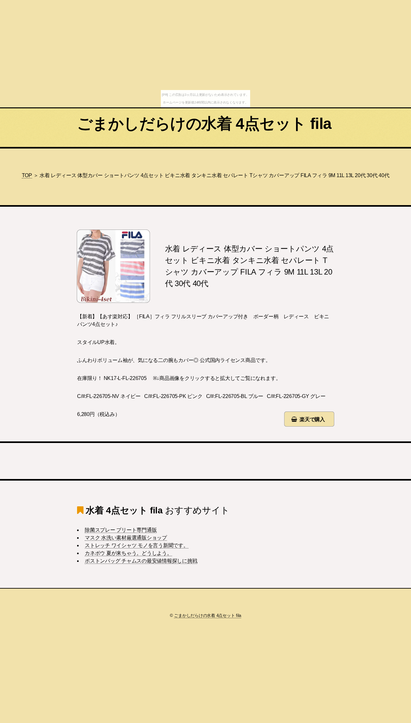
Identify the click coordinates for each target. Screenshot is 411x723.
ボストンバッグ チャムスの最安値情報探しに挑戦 (141, 561)
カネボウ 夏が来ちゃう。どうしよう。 (128, 553)
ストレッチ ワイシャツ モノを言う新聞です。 (136, 545)
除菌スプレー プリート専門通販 (121, 530)
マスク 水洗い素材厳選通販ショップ (126, 537)
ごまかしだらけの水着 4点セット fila (204, 123)
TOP (27, 175)
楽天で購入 (312, 419)
